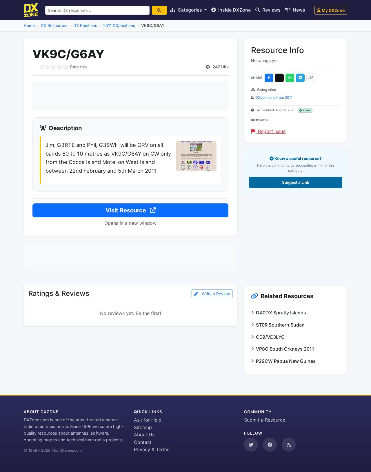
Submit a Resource (264, 420)
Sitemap (143, 427)
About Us (144, 435)
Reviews (271, 10)
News (298, 10)
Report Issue (271, 131)
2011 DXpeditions (119, 25)
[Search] (159, 10)
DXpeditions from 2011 (274, 97)
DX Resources (54, 25)
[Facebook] (269, 78)
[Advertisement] (130, 95)
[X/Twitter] (279, 78)
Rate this (78, 66)
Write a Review (215, 293)
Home (29, 25)
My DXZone (333, 10)
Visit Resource (127, 210)
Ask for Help (147, 420)
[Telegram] (300, 78)
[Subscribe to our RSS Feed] (289, 445)
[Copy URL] (310, 78)
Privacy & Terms (151, 449)
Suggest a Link (295, 182)
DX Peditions (85, 25)
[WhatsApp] (289, 78)
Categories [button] (190, 10)
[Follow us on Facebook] (270, 445)
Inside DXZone (234, 10)
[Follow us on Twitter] (251, 445)
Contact (143, 442)
